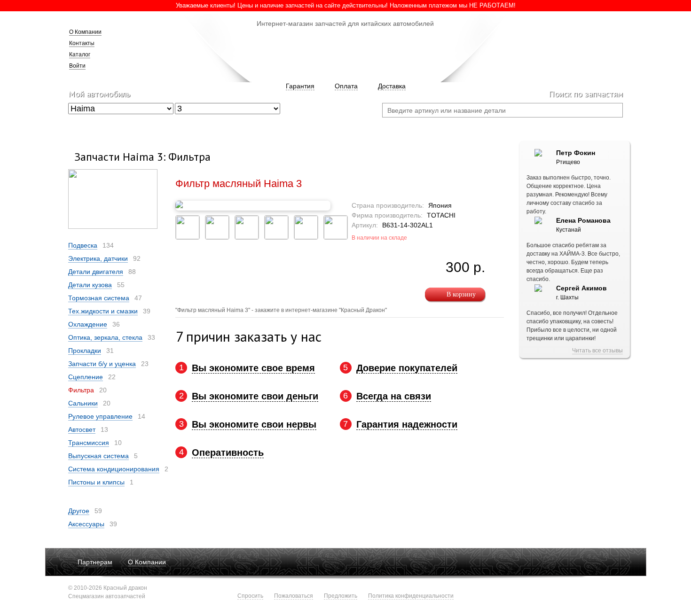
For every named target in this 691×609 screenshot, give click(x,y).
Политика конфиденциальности (411, 596)
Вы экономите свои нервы (254, 424)
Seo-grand (611, 589)
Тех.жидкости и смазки (103, 311)
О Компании (85, 32)
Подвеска (82, 245)
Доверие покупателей (406, 368)
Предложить (340, 596)
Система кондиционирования (113, 469)
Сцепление (85, 377)
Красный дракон (345, 52)
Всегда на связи (393, 396)
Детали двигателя (95, 271)
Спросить (250, 596)
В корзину (461, 294)
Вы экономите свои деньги (255, 396)
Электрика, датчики (98, 258)
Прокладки (84, 350)
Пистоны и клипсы (96, 482)
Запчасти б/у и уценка (102, 363)
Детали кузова (90, 285)
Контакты (81, 43)
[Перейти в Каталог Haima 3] (112, 227)
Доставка (392, 86)
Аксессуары (86, 524)
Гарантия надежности (406, 424)
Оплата (346, 86)
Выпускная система (98, 456)
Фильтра (81, 390)
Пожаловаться (293, 596)
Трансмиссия (88, 442)
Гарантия (300, 86)
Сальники (83, 403)
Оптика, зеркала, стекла (105, 337)
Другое (78, 511)
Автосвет (81, 429)
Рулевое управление (100, 416)
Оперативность (228, 452)
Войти (77, 65)
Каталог (79, 54)
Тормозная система (98, 298)
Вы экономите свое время (253, 368)
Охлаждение (87, 324)
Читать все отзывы (597, 350)
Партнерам (95, 562)
